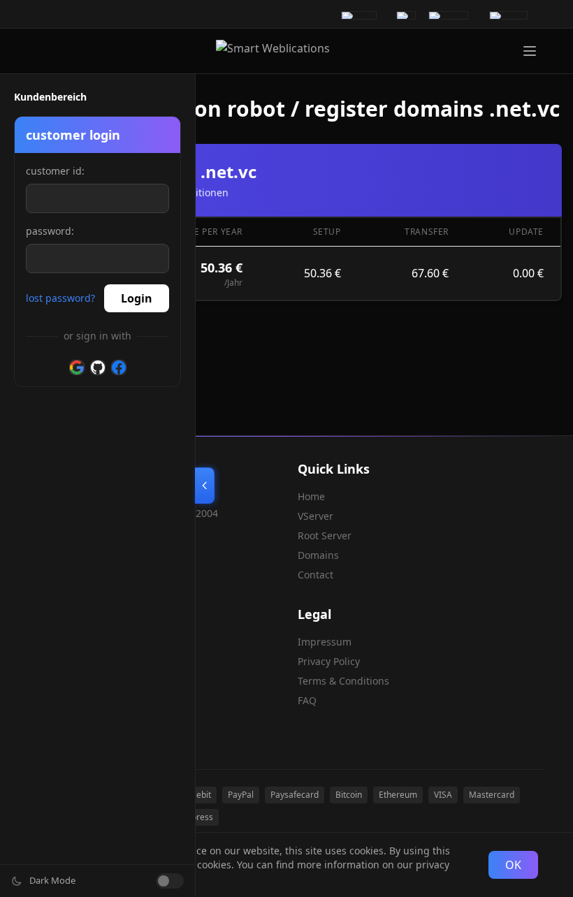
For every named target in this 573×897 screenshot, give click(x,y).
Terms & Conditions (343, 680)
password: (50, 231)
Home (311, 496)
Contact (315, 574)
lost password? (60, 298)
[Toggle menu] (530, 51)
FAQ (307, 700)
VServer (315, 516)
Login (136, 298)
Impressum (324, 641)
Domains (318, 555)
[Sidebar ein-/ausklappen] (205, 485)
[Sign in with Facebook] (118, 367)
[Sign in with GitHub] (98, 367)
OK (513, 865)
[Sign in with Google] (77, 367)
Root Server (324, 535)
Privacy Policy (329, 661)
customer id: (55, 170)
